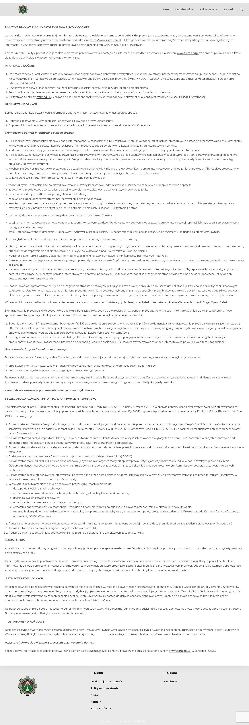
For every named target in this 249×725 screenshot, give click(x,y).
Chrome (183, 302)
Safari (223, 302)
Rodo (94, 694)
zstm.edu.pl (43, 97)
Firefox (172, 302)
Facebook (170, 681)
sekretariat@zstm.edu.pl (210, 78)
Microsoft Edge (200, 302)
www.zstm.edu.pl (188, 53)
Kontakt (96, 701)
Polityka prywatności (105, 688)
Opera (215, 302)
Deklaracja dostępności (107, 681)
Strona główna (101, 708)
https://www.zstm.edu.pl (105, 40)
